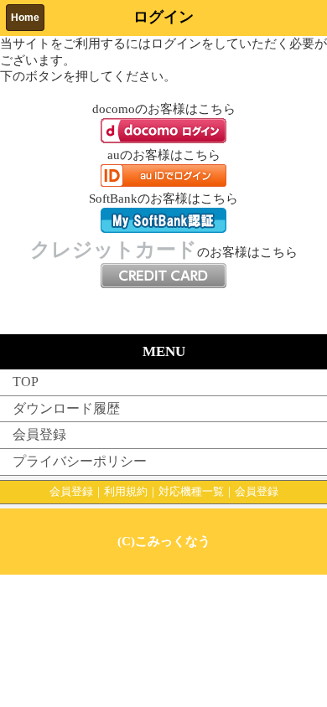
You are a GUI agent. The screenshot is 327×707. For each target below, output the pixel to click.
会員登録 (39, 434)
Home (25, 17)
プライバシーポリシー (80, 461)
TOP (26, 381)
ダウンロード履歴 (66, 408)
